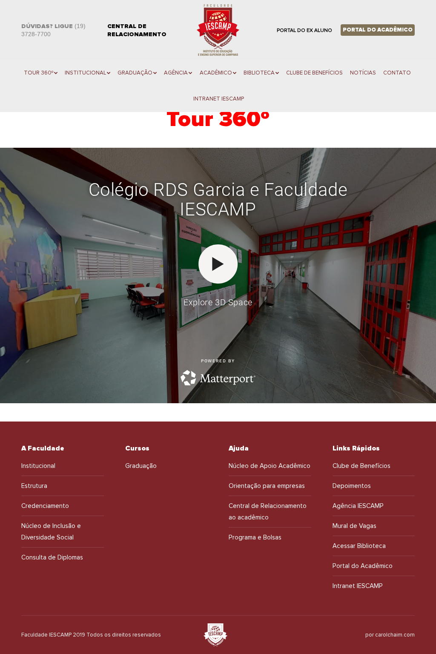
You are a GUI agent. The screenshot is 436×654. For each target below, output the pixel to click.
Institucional (38, 466)
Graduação (141, 466)
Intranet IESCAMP (358, 586)
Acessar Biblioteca (359, 546)
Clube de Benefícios (361, 466)
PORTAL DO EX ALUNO (304, 30)
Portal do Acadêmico (363, 566)
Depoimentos (352, 486)
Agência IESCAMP (358, 506)
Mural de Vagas (354, 526)
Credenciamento (45, 506)
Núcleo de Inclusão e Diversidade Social (51, 532)
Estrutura (34, 486)
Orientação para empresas (267, 486)
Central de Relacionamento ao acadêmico (268, 512)
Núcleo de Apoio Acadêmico (269, 466)
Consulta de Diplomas (52, 557)
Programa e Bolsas (255, 537)
